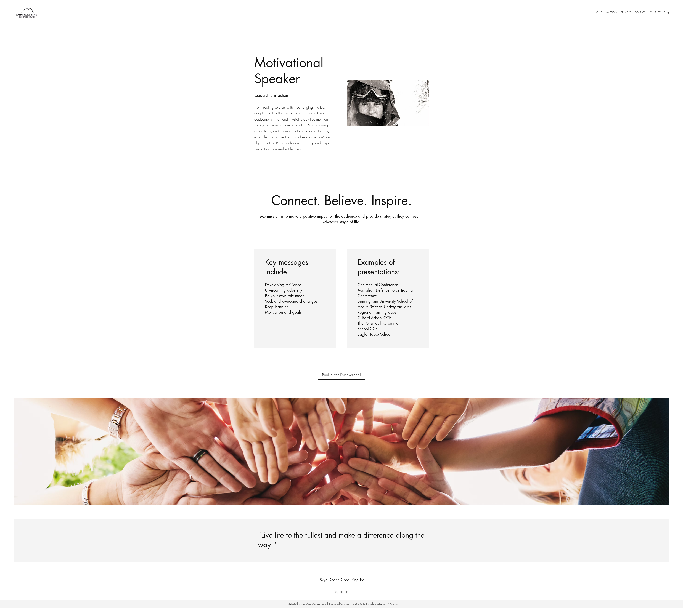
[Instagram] (341, 592)
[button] (626, 12)
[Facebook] (347, 592)
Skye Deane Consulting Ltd (342, 579)
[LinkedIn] (336, 592)
